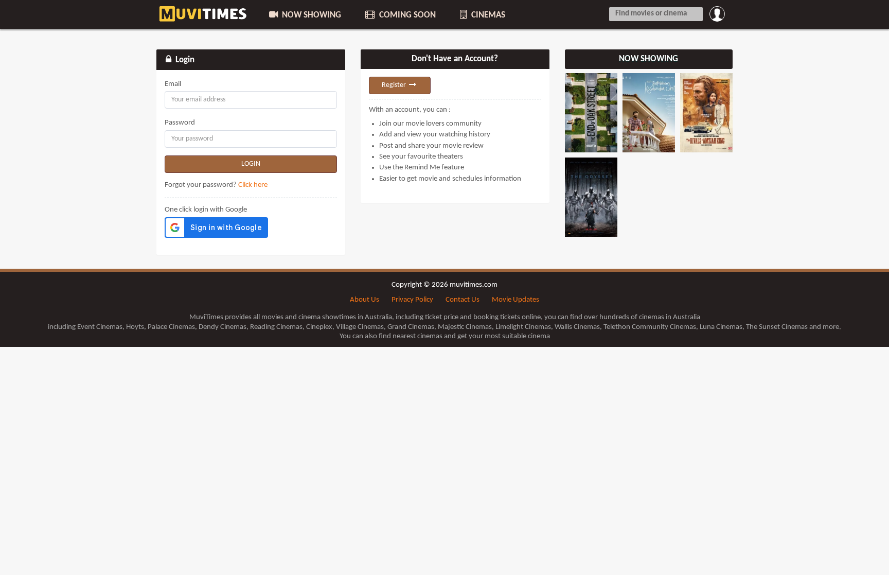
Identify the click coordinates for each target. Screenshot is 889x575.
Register (394, 85)
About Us (364, 300)
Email (173, 84)
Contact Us (462, 300)
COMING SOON (406, 15)
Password (180, 123)
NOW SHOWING (310, 15)
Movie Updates (515, 300)
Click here (253, 185)
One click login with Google (206, 210)
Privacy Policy (412, 300)
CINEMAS (487, 15)
